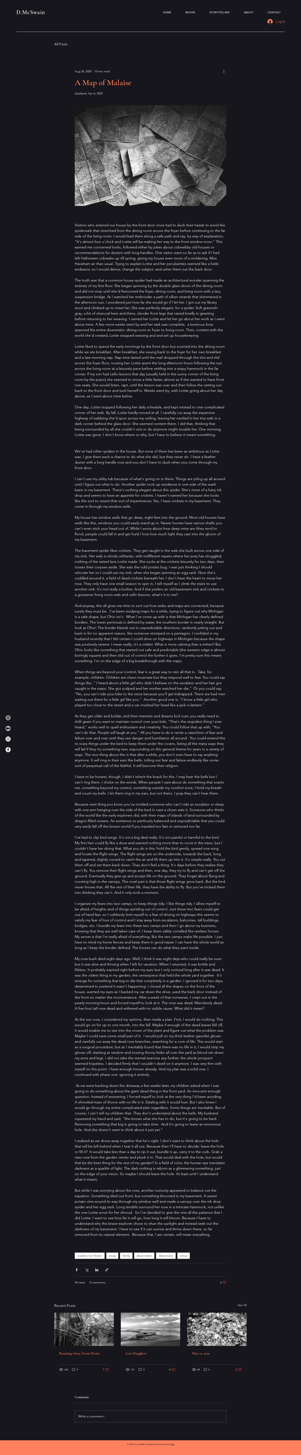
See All (242, 1305)
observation (144, 1255)
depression (166, 1255)
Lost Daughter (136, 1353)
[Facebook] (8, 749)
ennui (183, 1255)
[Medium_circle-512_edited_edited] (8, 728)
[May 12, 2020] (217, 1329)
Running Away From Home (79, 1353)
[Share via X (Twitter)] (87, 1270)
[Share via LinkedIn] (97, 1270)
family (126, 1255)
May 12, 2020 (201, 1353)
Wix (172, 1444)
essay (112, 1255)
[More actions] (223, 71)
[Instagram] (8, 739)
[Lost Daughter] (150, 1329)
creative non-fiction (89, 1255)
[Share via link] (107, 1270)
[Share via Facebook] (77, 1270)
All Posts (60, 44)
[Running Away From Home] (84, 1329)
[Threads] (8, 717)
